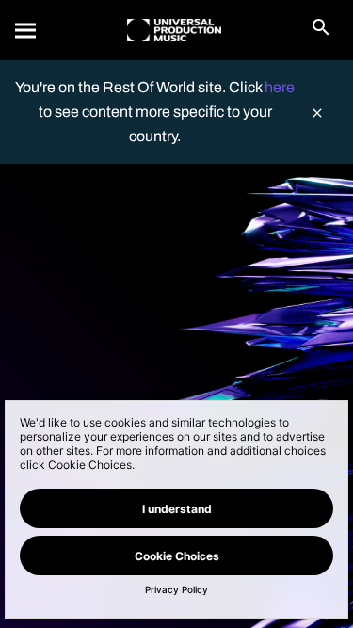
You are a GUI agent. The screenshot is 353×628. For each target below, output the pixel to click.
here (280, 87)
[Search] (26, 30)
